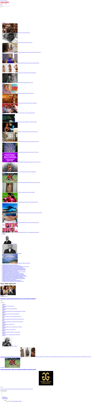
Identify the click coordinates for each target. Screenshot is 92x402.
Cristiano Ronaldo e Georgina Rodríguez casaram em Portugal (15, 277)
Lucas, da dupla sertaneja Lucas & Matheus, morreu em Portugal (15, 275)
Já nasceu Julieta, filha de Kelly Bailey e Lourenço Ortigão (15, 273)
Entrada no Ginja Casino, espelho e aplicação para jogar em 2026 (15, 278)
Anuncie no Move (5, 398)
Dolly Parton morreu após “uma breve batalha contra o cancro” (15, 268)
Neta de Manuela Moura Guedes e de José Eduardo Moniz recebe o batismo (17, 266)
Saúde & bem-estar (5, 202)
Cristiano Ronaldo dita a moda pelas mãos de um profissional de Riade (15, 269)
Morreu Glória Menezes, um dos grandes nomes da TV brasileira (15, 271)
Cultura (3, 142)
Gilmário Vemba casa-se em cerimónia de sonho (13, 265)
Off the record (4, 172)
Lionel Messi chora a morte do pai (11, 279)
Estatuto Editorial (5, 397)
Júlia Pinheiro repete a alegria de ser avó (12, 270)
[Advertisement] (46, 15)
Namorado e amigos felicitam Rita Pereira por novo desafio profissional (18, 298)
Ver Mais (3, 335)
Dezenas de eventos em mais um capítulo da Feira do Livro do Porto (12, 321)
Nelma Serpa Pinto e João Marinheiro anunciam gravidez (14, 276)
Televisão (3, 83)
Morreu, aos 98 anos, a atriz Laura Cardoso (12, 272)
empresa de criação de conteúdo (16, 401)
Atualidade (4, 22)
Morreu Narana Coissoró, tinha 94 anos (12, 264)
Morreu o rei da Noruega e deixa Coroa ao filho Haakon (14, 267)
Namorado (2, 295)
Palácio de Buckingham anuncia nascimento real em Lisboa (15, 281)
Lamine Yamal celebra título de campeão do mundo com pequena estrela (18, 369)
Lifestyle (3, 113)
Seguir (1, 4)
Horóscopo (4, 233)
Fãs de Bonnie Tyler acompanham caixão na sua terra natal (15, 274)
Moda (3, 53)
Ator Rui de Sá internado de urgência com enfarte (13, 280)
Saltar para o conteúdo (3, 0)
